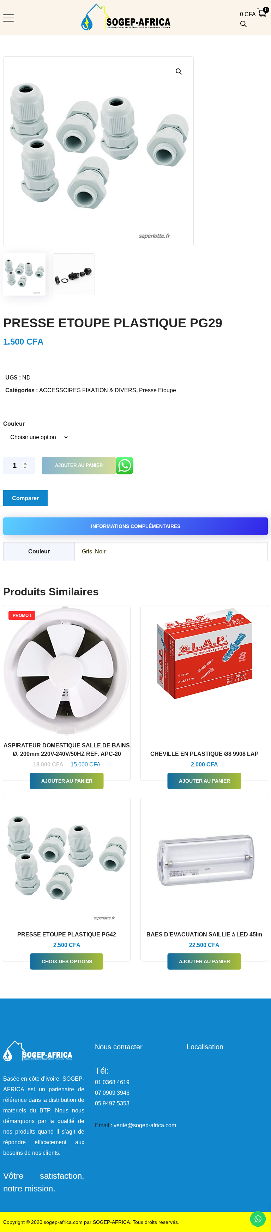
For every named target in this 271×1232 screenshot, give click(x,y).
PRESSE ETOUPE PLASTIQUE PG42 (66, 934)
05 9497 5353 (112, 1103)
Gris (87, 551)
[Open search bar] (243, 24)
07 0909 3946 (112, 1093)
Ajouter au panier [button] (66, 781)
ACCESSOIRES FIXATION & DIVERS (87, 390)
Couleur (14, 424)
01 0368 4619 (112, 1082)
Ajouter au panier (79, 465)
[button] (179, 71)
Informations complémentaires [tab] (135, 526)
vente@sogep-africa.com (145, 1125)
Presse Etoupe (157, 390)
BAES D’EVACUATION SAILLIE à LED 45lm (204, 934)
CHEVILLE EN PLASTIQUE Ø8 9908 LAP (204, 754)
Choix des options (67, 961)
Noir (100, 551)
